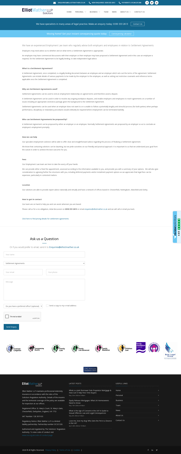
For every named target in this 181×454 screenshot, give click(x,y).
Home (69, 12)
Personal (79, 12)
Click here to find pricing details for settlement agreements (45, 219)
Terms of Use (64, 450)
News (114, 12)
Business (94, 12)
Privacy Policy (50, 450)
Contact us (139, 12)
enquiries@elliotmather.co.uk (95, 209)
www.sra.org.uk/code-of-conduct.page (37, 435)
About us (124, 12)
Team (106, 12)
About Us (119, 415)
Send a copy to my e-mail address (62, 305)
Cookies (77, 450)
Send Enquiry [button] (11, 327)
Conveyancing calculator (122, 33)
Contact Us (137, 24)
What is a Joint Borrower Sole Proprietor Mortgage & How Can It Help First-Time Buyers (90, 391)
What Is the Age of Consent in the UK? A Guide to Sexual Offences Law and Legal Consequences (88, 412)
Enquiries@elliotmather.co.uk (71, 2)
